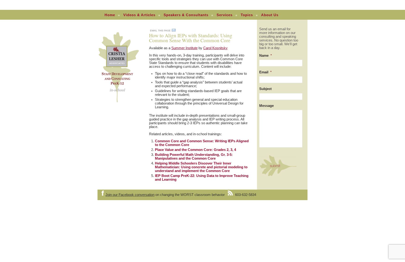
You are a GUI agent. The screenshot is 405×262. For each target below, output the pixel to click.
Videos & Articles (139, 15)
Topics (247, 15)
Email (265, 72)
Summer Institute (184, 48)
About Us (269, 15)
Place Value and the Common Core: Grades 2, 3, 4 (195, 150)
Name (265, 55)
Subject (265, 89)
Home (110, 15)
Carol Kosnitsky (215, 48)
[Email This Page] (174, 31)
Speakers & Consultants (186, 15)
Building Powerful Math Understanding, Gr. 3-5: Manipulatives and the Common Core (194, 156)
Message (266, 106)
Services (224, 15)
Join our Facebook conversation (129, 195)
